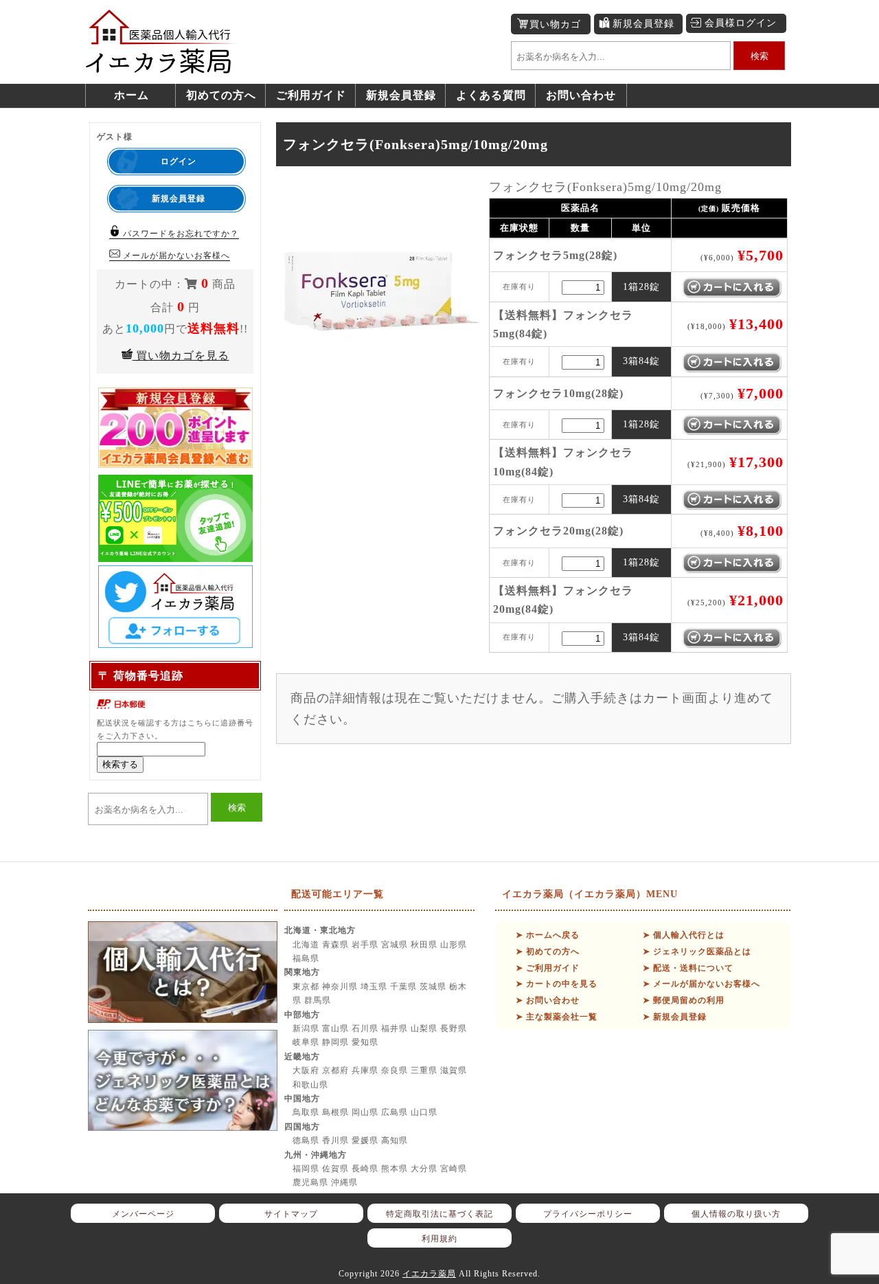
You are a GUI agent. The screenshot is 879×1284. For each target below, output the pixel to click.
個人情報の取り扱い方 (736, 1214)
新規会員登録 (643, 24)
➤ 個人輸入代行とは (683, 935)
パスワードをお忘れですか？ (179, 233)
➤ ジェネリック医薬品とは (697, 951)
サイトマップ (291, 1214)
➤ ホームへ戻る (548, 935)
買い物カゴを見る (181, 355)
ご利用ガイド (311, 95)
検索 (759, 56)
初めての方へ (221, 95)
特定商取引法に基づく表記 (439, 1214)
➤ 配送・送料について (688, 968)
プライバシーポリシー (587, 1214)
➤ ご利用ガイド (548, 968)
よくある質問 (491, 95)
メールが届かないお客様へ (175, 255)
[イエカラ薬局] (161, 66)
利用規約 (439, 1238)
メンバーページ (143, 1214)
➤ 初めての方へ (548, 951)
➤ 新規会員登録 (675, 1017)
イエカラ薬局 (429, 1274)
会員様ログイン (741, 23)
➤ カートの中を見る (556, 984)
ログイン (178, 161)
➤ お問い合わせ (548, 1000)
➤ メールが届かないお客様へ (701, 984)
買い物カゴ (555, 24)
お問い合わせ (581, 95)
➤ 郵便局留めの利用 (683, 1000)
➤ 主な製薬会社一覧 (556, 1017)
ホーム (131, 95)
